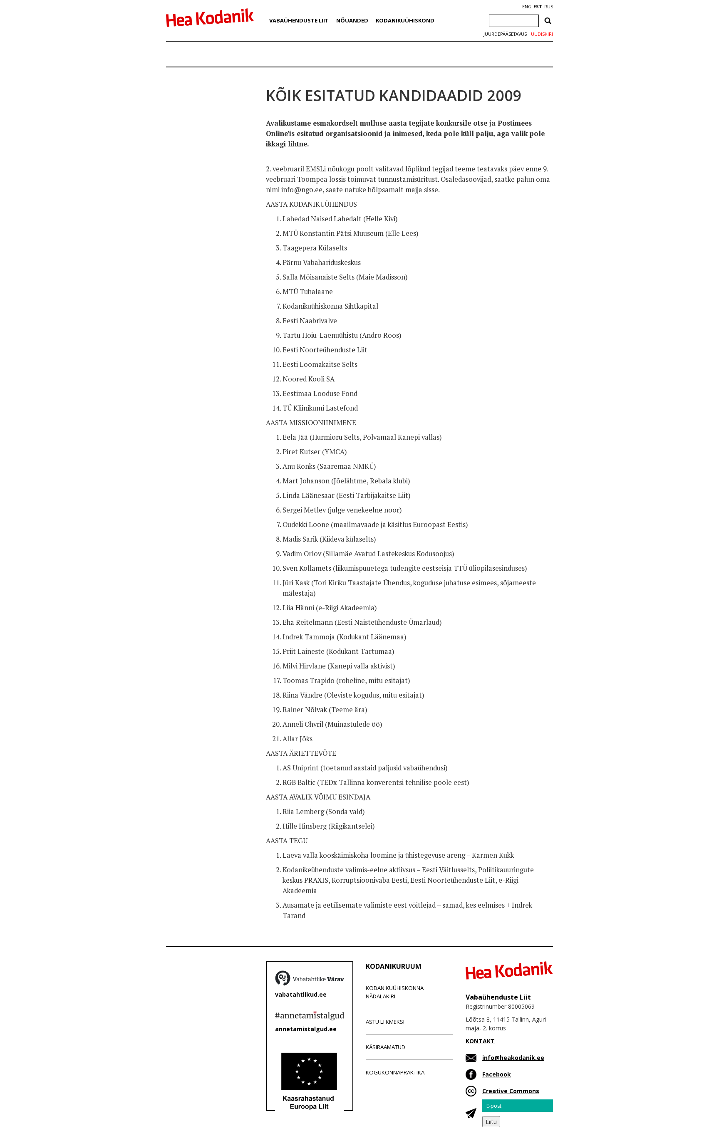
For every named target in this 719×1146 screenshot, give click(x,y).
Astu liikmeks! (385, 1021)
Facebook (496, 1074)
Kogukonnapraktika (395, 1072)
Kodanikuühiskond (405, 20)
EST (537, 7)
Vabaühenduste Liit (299, 20)
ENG (526, 7)
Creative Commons (510, 1091)
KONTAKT (480, 1041)
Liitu (491, 1122)
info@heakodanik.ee (513, 1058)
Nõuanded (352, 20)
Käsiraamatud (385, 1047)
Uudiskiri (542, 34)
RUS (548, 7)
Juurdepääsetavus (505, 34)
